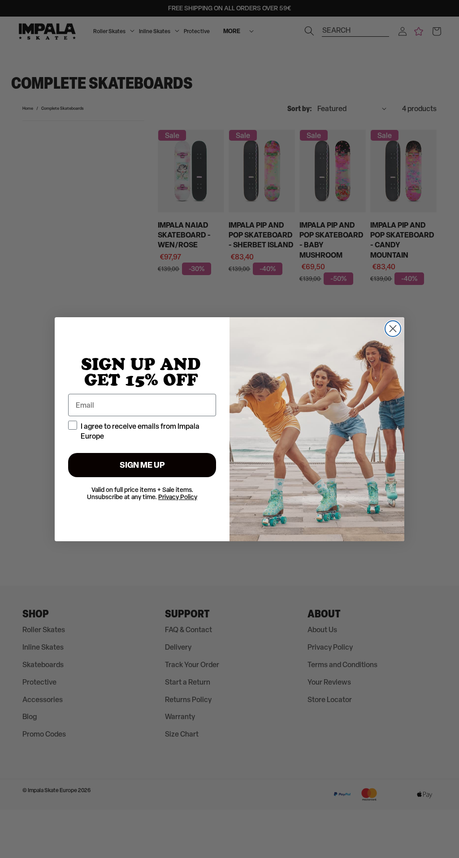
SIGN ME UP (142, 464)
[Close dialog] (393, 328)
